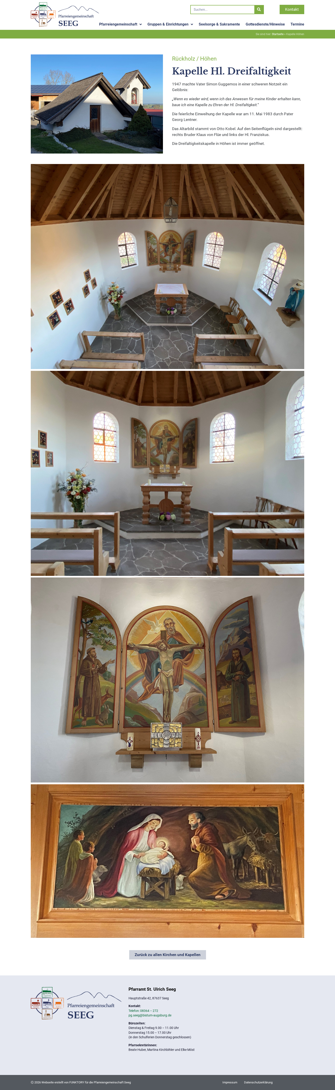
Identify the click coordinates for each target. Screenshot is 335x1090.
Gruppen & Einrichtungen (167, 24)
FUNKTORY (76, 1082)
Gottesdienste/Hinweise (265, 24)
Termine (297, 24)
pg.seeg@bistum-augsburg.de (150, 1015)
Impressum (229, 1082)
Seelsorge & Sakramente (219, 24)
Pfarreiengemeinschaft (118, 24)
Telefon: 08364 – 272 (143, 1011)
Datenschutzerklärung (258, 1082)
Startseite (277, 34)
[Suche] (258, 9)
